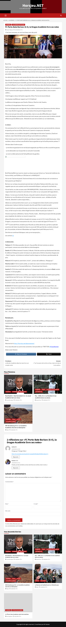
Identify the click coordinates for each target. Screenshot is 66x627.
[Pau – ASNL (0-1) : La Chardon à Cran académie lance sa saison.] (48, 384)
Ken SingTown (9, 616)
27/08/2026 (17, 400)
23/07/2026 (16, 616)
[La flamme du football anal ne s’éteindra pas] (48, 573)
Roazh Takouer (10, 29)
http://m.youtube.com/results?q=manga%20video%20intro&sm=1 (30, 454)
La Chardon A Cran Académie (53, 389)
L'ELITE (18, 419)
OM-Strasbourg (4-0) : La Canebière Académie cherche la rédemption (16, 427)
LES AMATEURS (39, 391)
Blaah (8, 430)
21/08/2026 (42, 587)
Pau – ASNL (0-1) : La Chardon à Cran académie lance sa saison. (45, 397)
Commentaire (9, 481)
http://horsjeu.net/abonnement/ (24, 343)
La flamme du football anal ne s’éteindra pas (47, 585)
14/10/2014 (17, 29)
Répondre (15, 457)
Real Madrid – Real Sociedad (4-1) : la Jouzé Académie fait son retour (18, 397)
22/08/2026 (13, 430)
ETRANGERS (15, 391)
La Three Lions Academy (17, 610)
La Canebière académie (11, 421)
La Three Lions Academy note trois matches (17, 614)
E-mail (36, 504)
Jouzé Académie (22, 391)
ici (13, 235)
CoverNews (38, 624)
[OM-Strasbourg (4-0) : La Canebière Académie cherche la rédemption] (18, 414)
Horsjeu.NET (33, 5)
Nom (7, 504)
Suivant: (47, 363)
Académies (8, 24)
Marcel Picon (38, 400)
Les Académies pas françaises (18, 24)
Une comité (43, 580)
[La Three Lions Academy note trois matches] (18, 602)
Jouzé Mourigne (10, 400)
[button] (5, 15)
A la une (37, 580)
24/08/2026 (45, 400)
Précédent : (17, 363)
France (43, 389)
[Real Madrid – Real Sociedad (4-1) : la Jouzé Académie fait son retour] (18, 384)
